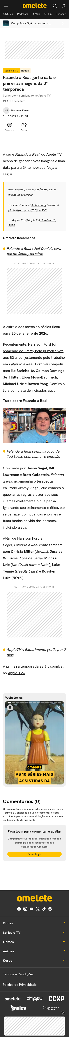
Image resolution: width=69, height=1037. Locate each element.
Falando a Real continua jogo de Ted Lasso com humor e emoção (33, 454)
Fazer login (34, 854)
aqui (51, 390)
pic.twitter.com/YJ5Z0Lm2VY (27, 210)
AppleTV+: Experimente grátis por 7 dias (36, 652)
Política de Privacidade (20, 985)
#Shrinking (38, 205)
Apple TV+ (16, 673)
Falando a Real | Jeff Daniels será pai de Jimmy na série (34, 251)
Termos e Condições (18, 974)
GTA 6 (48, 14)
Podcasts (22, 14)
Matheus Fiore (20, 110)
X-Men (36, 14)
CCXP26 (8, 14)
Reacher (61, 14)
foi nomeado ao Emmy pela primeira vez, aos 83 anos (33, 351)
